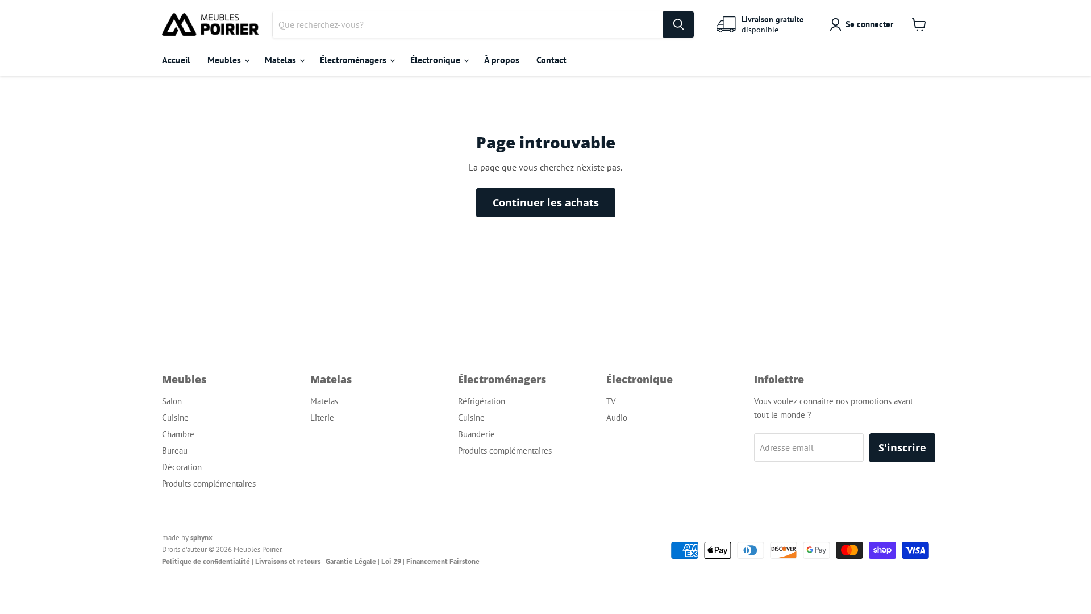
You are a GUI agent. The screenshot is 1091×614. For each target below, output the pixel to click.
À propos (501, 59)
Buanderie (476, 434)
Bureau (175, 450)
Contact (551, 59)
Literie (322, 417)
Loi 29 (391, 561)
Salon (172, 401)
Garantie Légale (351, 561)
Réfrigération (481, 401)
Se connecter (869, 24)
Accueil (176, 59)
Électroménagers (354, 59)
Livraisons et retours (287, 561)
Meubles (225, 59)
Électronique (436, 59)
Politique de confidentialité (206, 561)
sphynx (201, 537)
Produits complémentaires (209, 483)
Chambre (178, 434)
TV (611, 401)
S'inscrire (902, 447)
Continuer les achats (546, 202)
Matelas (281, 59)
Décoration (182, 467)
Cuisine (175, 417)
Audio (616, 417)
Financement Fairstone (443, 561)
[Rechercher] (678, 24)
